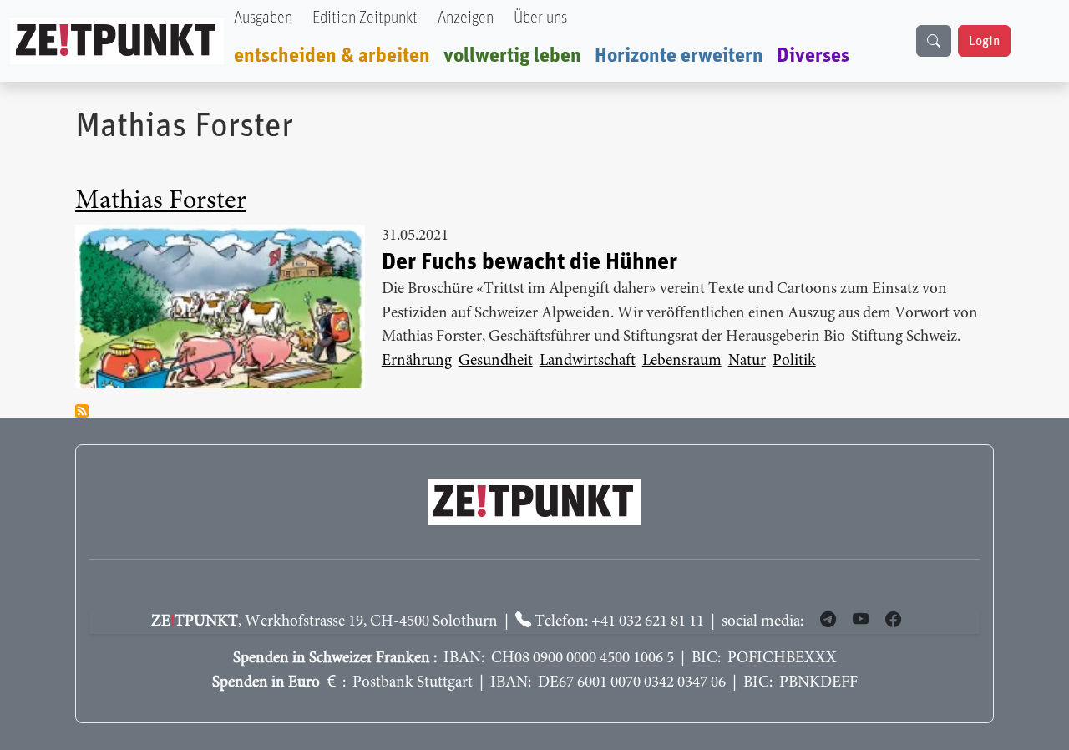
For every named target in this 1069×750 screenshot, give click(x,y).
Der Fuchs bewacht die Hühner (529, 262)
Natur (747, 361)
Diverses (813, 56)
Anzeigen (466, 18)
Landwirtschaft (588, 361)
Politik (794, 361)
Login (984, 41)
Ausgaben (263, 18)
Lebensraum (682, 361)
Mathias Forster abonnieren (82, 411)
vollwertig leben (512, 56)
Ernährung (417, 361)
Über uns (540, 18)
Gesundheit (496, 361)
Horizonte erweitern (679, 56)
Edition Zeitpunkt (365, 18)
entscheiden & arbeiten (332, 56)
